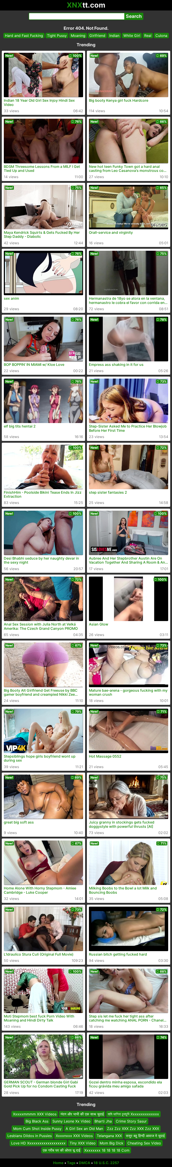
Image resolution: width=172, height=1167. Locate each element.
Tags (71, 1163)
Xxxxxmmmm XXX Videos (34, 1114)
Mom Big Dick (111, 1143)
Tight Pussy (57, 35)
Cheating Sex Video (144, 1143)
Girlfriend (97, 35)
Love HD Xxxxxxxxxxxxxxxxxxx (38, 1143)
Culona (161, 35)
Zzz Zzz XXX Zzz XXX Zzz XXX (133, 1128)
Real (147, 35)
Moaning (78, 35)
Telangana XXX (109, 1135)
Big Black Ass (37, 1121)
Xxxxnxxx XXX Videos (74, 1135)
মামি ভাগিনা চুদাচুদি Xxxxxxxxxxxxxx (133, 1114)
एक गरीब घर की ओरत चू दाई (61, 1150)
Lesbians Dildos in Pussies (29, 1135)
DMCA (84, 1163)
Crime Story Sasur (131, 1121)
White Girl (131, 35)
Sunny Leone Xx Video (71, 1121)
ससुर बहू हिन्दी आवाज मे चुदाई (145, 1135)
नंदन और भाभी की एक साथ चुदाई (82, 1114)
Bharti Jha (103, 1121)
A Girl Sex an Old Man (84, 1128)
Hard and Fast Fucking (24, 35)
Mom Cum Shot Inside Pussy (37, 1128)
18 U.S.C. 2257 (106, 1163)
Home (58, 1163)
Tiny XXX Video (83, 1143)
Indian (114, 35)
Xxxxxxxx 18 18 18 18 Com (106, 1150)
